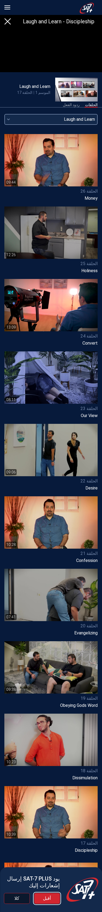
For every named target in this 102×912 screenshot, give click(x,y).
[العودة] (7, 21)
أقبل (47, 898)
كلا (16, 898)
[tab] (91, 105)
